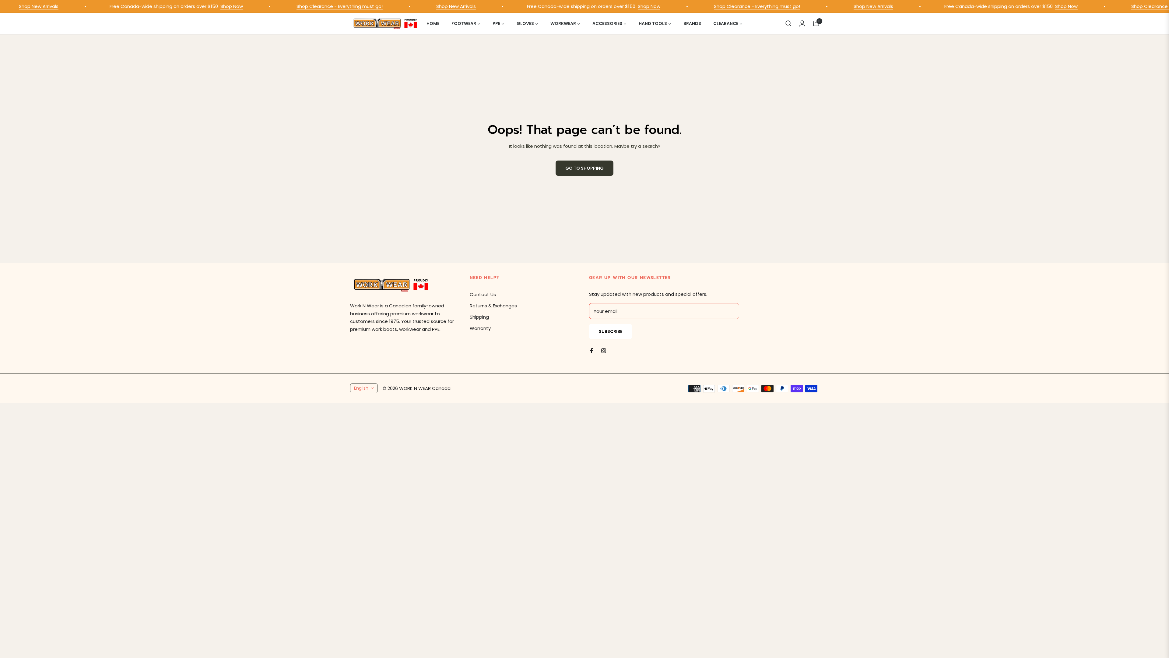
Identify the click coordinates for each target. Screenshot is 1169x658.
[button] (788, 23)
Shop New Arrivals (24, 6)
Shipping (479, 317)
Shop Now (217, 6)
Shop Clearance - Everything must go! (326, 6)
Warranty (480, 328)
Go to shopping (584, 168)
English (361, 388)
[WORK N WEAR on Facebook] (591, 350)
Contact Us (483, 294)
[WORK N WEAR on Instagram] (603, 350)
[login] (802, 23)
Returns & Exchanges (493, 305)
